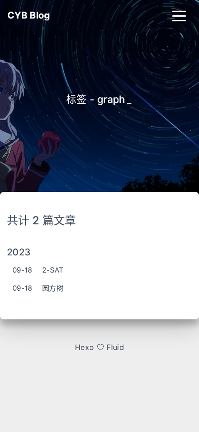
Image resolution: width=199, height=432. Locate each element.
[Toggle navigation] (179, 15)
